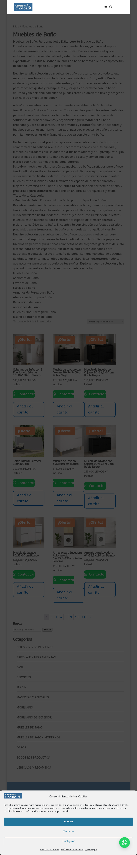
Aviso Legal (91, 849)
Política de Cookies (49, 849)
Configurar (68, 841)
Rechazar (68, 831)
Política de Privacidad (72, 849)
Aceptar (68, 821)
